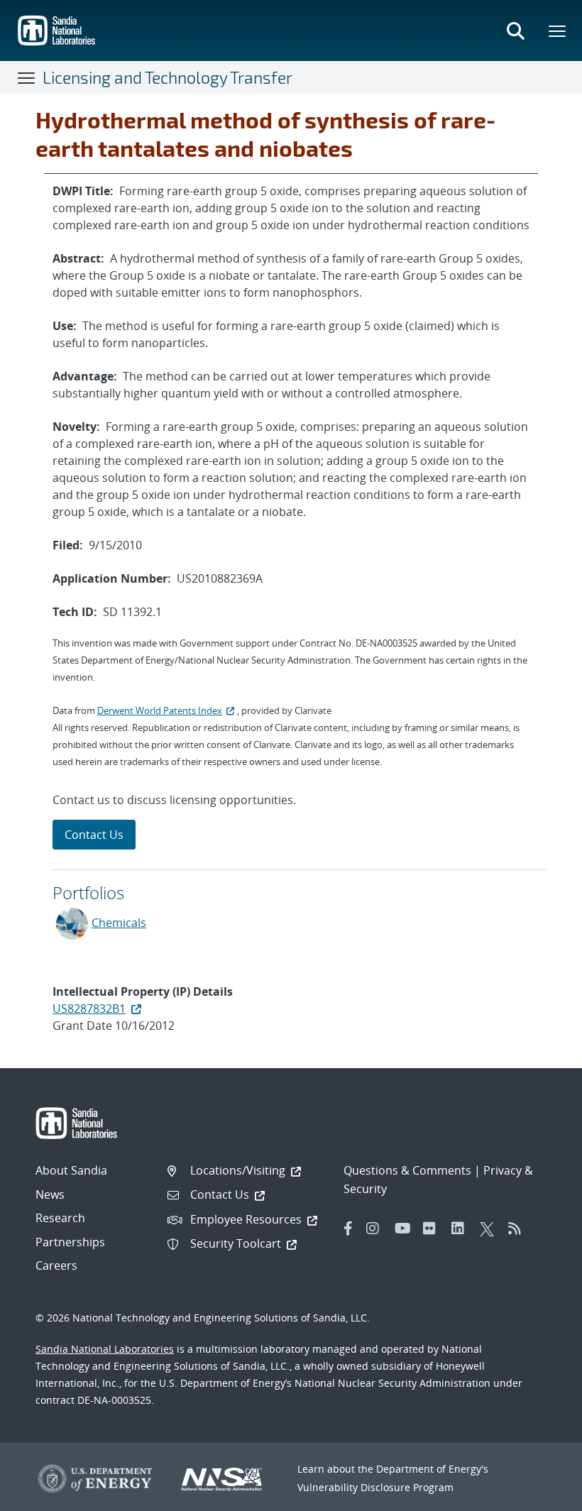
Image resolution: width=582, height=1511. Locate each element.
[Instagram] (377, 1228)
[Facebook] (348, 1228)
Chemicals (119, 922)
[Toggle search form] (515, 30)
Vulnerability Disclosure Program (375, 1487)
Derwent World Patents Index (159, 710)
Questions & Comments (407, 1170)
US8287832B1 (89, 1008)
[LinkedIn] (462, 1228)
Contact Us (94, 834)
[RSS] (518, 1228)
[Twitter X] (490, 1228)
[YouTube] (405, 1228)
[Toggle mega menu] (557, 30)
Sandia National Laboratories (104, 1349)
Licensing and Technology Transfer (167, 77)
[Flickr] (433, 1228)
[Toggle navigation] (27, 77)
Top (539, 1494)
